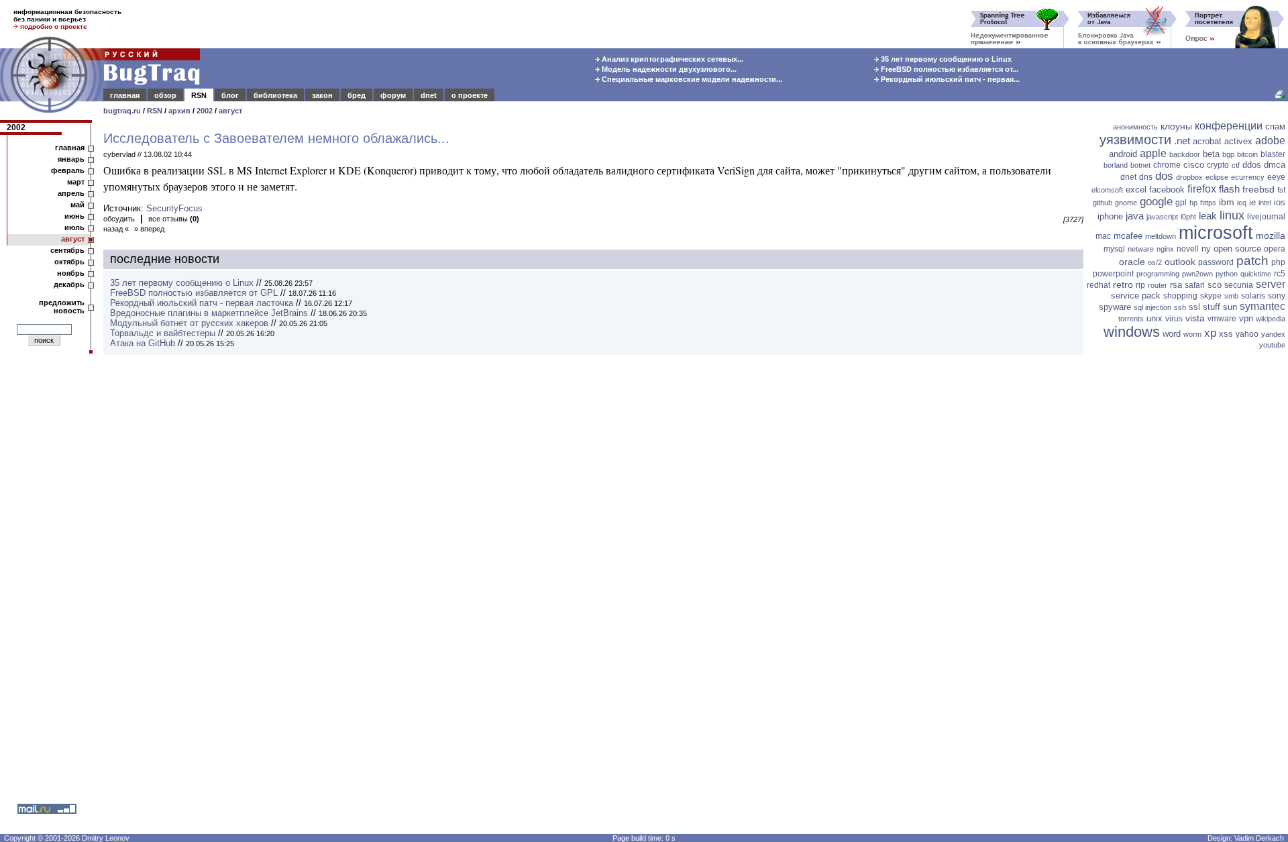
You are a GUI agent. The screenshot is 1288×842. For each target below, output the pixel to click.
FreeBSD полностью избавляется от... (948, 69)
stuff (1211, 307)
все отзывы (173, 219)
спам (1275, 126)
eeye (1276, 177)
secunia (1238, 285)
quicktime (1255, 274)
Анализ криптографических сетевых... (671, 59)
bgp (1228, 154)
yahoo (1247, 334)
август (230, 111)
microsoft (1216, 233)
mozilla (1270, 235)
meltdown (1160, 236)
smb (1231, 296)
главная (125, 95)
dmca (1274, 165)
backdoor (1184, 154)
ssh (1180, 307)
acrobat (1207, 141)
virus (1174, 318)
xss (1226, 334)
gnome (1126, 203)
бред (356, 95)
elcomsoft (1107, 190)
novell (1188, 249)
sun (1230, 307)
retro (1123, 284)
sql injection (1152, 307)
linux (1232, 215)
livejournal (1266, 216)
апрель (71, 193)
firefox (1201, 189)
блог (230, 95)
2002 (205, 111)
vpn (1246, 318)
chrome (1167, 165)
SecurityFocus (174, 208)
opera (1274, 249)
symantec (1262, 306)
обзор (165, 95)
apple (1153, 153)
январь (71, 159)
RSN (199, 95)
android (1123, 154)
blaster (1272, 154)
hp (1193, 203)
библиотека (275, 95)
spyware (1115, 307)
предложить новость (62, 307)
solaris (1253, 296)
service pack (1136, 296)
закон (322, 95)
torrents (1131, 319)
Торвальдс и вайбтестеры (162, 333)
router (1157, 285)
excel (1136, 190)
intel (1264, 203)
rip (1140, 285)
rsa (1176, 285)
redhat (1098, 285)
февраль (68, 170)
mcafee (1128, 236)
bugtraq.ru (122, 111)
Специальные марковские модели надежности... (691, 79)
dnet (429, 95)
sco (1215, 285)
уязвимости (1135, 139)
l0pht (1188, 217)
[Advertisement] (1187, 560)
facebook (1167, 190)
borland (1116, 165)
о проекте (469, 95)
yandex (1273, 334)
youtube (1272, 345)
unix (1154, 318)
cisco (1193, 165)
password (1216, 262)
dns (1145, 177)
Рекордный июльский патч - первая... (949, 79)
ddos (1251, 165)
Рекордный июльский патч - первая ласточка (201, 303)
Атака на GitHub (142, 343)
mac (1103, 236)
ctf (1236, 165)
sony (1276, 296)
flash (1229, 189)
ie (1252, 202)
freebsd (1258, 189)
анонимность (1135, 127)
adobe (1270, 140)
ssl (1194, 307)
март (76, 182)
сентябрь (67, 250)
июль (74, 227)
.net (1182, 140)
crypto (1218, 165)
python (1227, 274)
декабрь (69, 284)
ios (1279, 202)
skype (1211, 296)
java (1135, 215)
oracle (1132, 261)
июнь (74, 216)
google (1156, 201)
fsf (1281, 190)
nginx (1165, 249)
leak (1208, 215)
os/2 (1155, 262)
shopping (1180, 296)
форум (393, 95)
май (77, 205)
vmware (1222, 318)
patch (1252, 261)
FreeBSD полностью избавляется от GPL (194, 293)
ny (1206, 249)
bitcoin (1247, 154)
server (1270, 284)
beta (1211, 154)
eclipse (1216, 177)
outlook (1180, 261)
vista (1195, 318)
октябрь (69, 262)
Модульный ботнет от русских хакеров (189, 323)
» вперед (149, 229)
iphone (1110, 216)
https (1208, 203)
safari (1195, 285)
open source (1237, 249)
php (1278, 262)
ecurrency (1248, 177)
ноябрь (71, 273)
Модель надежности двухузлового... (668, 69)
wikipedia (1270, 319)
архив (179, 111)
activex (1238, 141)
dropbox (1189, 177)
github (1102, 203)
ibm (1226, 202)
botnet (1140, 165)
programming (1157, 274)
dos (1164, 176)
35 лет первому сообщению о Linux (945, 59)
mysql (1114, 249)
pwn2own (1197, 274)
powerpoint (1113, 273)
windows (1132, 331)
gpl (1181, 202)
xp (1210, 333)
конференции (1229, 125)
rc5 (1279, 273)
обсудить (119, 219)
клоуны (1176, 126)
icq (1241, 203)
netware (1141, 249)
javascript (1162, 217)
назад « (116, 229)
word (1172, 334)
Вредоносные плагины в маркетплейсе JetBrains (209, 313)
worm (1192, 334)
